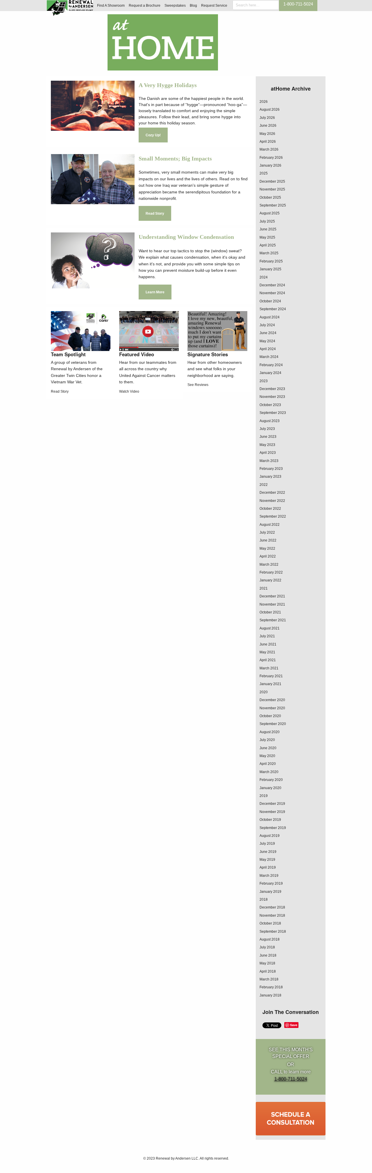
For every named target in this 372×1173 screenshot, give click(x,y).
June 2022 (268, 540)
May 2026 (267, 134)
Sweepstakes (175, 5)
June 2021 (268, 644)
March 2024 (269, 357)
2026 (264, 102)
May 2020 (267, 756)
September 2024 (273, 309)
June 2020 (268, 748)
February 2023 (271, 469)
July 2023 (267, 429)
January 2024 (270, 373)
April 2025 (268, 245)
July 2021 (267, 636)
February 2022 (271, 572)
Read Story (155, 213)
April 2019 (268, 867)
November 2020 (272, 708)
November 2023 (272, 397)
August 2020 (270, 732)
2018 (264, 899)
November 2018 (272, 915)
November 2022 (272, 501)
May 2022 (267, 548)
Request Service (214, 5)
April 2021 (268, 660)
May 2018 (267, 963)
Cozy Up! (153, 135)
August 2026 (270, 109)
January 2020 (270, 788)
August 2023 (270, 421)
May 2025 (267, 237)
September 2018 (273, 931)
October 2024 (270, 301)
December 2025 (272, 181)
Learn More (155, 292)
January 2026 (270, 165)
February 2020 (271, 780)
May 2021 (267, 652)
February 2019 (271, 883)
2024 (264, 277)
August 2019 (270, 836)
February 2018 (271, 987)
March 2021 (269, 668)
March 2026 (269, 149)
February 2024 (271, 365)
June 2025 (268, 229)
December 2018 (272, 907)
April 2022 (268, 556)
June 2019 (268, 852)
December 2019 (272, 804)
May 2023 (267, 445)
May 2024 (267, 341)
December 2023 (272, 389)
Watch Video (129, 391)
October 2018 (270, 923)
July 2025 (267, 221)
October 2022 (270, 509)
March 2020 (269, 772)
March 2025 (269, 253)
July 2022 (267, 532)
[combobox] (256, 5)
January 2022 (270, 580)
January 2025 (270, 269)
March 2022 (269, 564)
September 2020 (273, 724)
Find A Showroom (111, 5)
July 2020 (267, 740)
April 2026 (268, 142)
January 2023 (270, 477)
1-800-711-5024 (298, 4)
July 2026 (267, 118)
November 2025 (272, 189)
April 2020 (268, 764)
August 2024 (270, 317)
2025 (264, 173)
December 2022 (272, 493)
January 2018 (270, 995)
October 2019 (270, 820)
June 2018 (268, 955)
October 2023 (270, 405)
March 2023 (269, 461)
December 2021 (272, 596)
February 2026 (271, 158)
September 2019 (273, 828)
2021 (264, 588)
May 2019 (267, 860)
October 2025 (270, 197)
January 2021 (270, 684)
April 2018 (268, 971)
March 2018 (269, 979)
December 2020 (272, 700)
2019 (264, 796)
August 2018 (270, 939)
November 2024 (272, 293)
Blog (193, 5)
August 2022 (270, 525)
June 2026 (268, 126)
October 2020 (270, 716)
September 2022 (273, 516)
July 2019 (267, 844)
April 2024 (268, 349)
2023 (264, 381)
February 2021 (271, 676)
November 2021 (272, 604)
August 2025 (270, 213)
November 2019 (272, 812)
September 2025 (273, 205)
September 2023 (273, 413)
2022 (264, 485)
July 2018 (267, 947)
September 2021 (273, 620)
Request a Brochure (144, 5)
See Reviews (197, 385)
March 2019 (269, 876)
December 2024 (272, 285)
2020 (264, 692)
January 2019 (270, 892)
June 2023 (268, 437)
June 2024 (268, 333)
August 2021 (270, 628)
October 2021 (270, 612)
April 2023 (268, 453)
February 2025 (271, 261)
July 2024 (267, 325)
